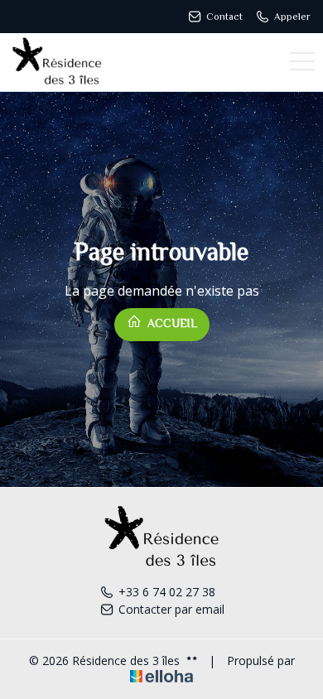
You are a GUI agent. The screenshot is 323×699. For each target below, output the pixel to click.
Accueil (170, 323)
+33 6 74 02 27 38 (166, 592)
